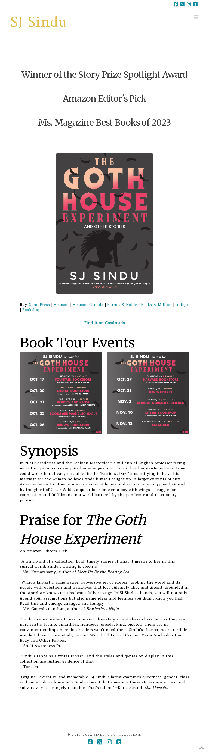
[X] (182, 4)
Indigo (182, 304)
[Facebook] (176, 4)
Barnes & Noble (122, 304)
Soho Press (39, 304)
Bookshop (31, 309)
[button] (196, 17)
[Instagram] (189, 4)
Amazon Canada (88, 304)
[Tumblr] (195, 4)
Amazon (61, 304)
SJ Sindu (38, 22)
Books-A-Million (156, 304)
